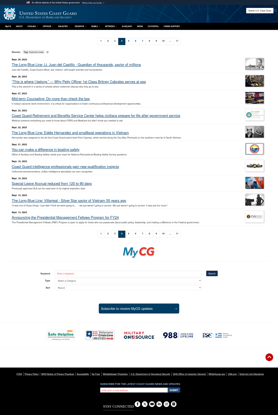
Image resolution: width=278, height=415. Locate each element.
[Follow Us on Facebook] (137, 404)
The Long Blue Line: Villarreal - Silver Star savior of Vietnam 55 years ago (69, 200)
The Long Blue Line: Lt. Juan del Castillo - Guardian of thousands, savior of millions (76, 64)
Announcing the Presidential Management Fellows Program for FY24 (65, 217)
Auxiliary (127, 26)
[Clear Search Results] (139, 52)
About (19, 26)
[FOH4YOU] (217, 335)
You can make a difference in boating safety (45, 149)
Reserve (79, 26)
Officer (47, 26)
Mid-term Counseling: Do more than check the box (51, 98)
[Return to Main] (269, 359)
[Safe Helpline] (60, 335)
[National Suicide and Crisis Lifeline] (178, 335)
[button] (93, 2)
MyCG (8, 26)
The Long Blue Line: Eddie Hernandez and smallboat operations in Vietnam (70, 132)
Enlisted (63, 26)
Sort (48, 287)
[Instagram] (166, 404)
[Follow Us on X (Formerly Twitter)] (145, 404)
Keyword (45, 273)
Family (94, 26)
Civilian (32, 26)
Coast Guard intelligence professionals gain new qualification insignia (65, 166)
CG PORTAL (153, 26)
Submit (174, 390)
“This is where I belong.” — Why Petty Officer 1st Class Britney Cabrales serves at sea (79, 81)
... (170, 40)
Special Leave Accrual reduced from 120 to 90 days (52, 183)
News (140, 26)
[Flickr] (173, 404)
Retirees (110, 26)
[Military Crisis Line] (100, 335)
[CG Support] (139, 335)
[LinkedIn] (159, 404)
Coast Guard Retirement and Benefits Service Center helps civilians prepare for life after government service (96, 115)
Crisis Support (172, 26)
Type (47, 280)
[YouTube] (152, 404)
